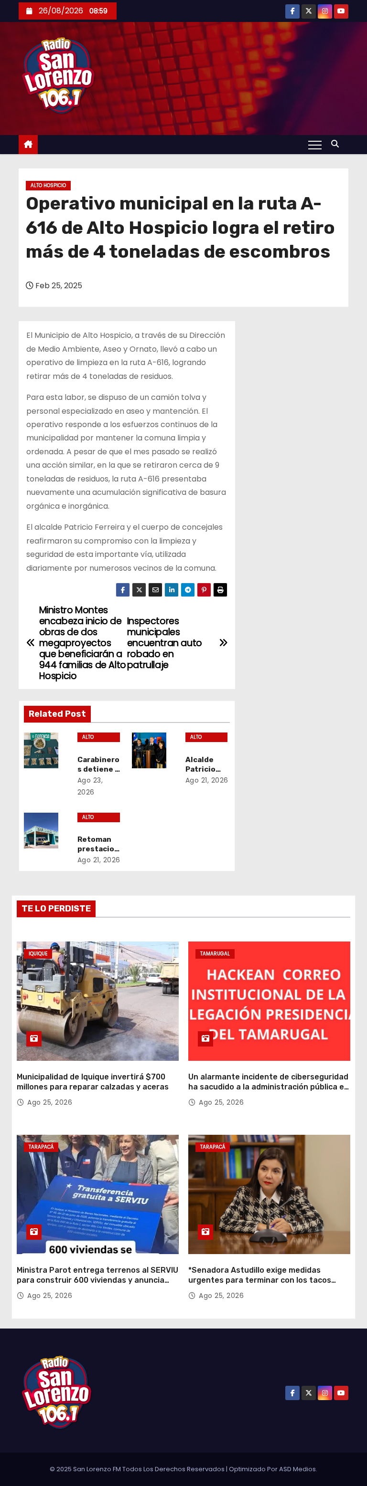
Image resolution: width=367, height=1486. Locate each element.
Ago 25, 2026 (49, 1102)
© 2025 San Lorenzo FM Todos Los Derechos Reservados (138, 1469)
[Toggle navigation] (314, 144)
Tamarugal (215, 953)
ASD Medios (297, 1469)
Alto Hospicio (48, 185)
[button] (337, 144)
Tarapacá (41, 1147)
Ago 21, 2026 (206, 780)
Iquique (38, 953)
